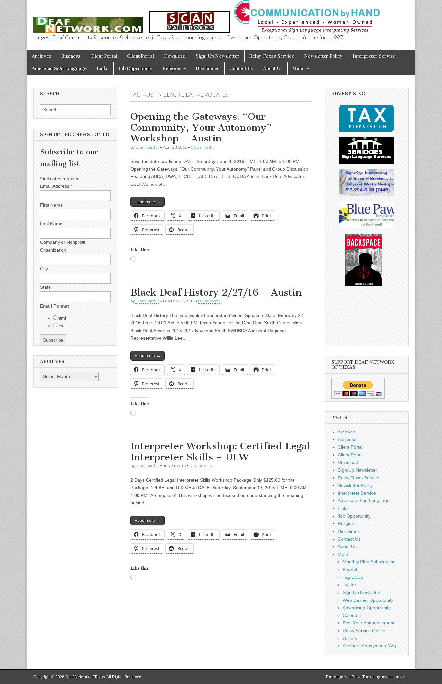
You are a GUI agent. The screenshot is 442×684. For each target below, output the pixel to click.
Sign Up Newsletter (362, 592)
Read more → (147, 201)
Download (175, 56)
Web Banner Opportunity (368, 600)
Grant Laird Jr (147, 147)
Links (102, 68)
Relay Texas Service (271, 56)
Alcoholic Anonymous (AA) (369, 645)
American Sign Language (59, 68)
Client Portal (103, 56)
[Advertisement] (366, 319)
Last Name (51, 223)
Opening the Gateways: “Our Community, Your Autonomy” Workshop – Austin (200, 127)
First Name (51, 204)
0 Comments (202, 147)
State (45, 287)
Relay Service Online (364, 630)
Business (70, 56)
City (44, 268)
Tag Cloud (353, 577)
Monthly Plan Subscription (369, 561)
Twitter (349, 584)
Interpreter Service (374, 56)
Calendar (352, 615)
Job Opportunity (135, 68)
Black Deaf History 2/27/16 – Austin (216, 292)
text (61, 325)
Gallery (350, 638)
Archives (41, 56)
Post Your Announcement (368, 622)
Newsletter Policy (323, 56)
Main (298, 68)
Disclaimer (207, 68)
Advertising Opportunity (367, 607)
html (61, 317)
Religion (171, 68)
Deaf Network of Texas (85, 677)
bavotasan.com (394, 677)
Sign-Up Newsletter (217, 56)
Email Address (56, 186)
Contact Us (241, 68)
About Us (272, 68)
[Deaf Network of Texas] (88, 21)
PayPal (350, 569)
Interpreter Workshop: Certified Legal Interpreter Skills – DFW (220, 451)
